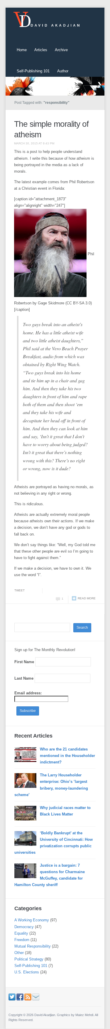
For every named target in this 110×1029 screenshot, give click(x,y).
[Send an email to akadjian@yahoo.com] (35, 997)
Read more (87, 598)
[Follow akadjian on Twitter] (12, 997)
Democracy (24, 927)
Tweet (19, 590)
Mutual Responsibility (32, 946)
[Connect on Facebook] (19, 997)
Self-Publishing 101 (33, 71)
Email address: (28, 693)
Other (19, 952)
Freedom (21, 940)
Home (22, 50)
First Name (24, 662)
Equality (21, 933)
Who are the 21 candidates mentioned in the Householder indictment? (67, 755)
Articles (40, 50)
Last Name (23, 678)
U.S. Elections (26, 972)
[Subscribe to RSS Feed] (27, 997)
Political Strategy (28, 959)
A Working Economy (31, 920)
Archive (61, 50)
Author (62, 71)
